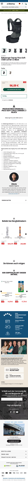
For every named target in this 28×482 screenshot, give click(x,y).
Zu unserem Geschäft (14, 441)
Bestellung (6, 451)
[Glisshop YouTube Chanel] (17, 412)
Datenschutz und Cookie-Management (16, 478)
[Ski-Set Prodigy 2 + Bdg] (7, 231)
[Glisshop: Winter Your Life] (11, 4)
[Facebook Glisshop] (11, 412)
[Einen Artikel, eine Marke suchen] (26, 7)
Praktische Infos (8, 457)
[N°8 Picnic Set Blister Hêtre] (21, 286)
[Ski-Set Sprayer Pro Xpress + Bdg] (20, 231)
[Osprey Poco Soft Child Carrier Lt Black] (14, 30)
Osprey (3, 56)
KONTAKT (14, 370)
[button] (14, 200)
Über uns (5, 454)
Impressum (5, 478)
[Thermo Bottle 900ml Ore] (7, 286)
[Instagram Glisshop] (14, 412)
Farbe (3, 68)
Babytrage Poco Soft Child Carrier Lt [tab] (14, 117)
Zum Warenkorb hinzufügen (14, 89)
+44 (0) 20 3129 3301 (13, 193)
